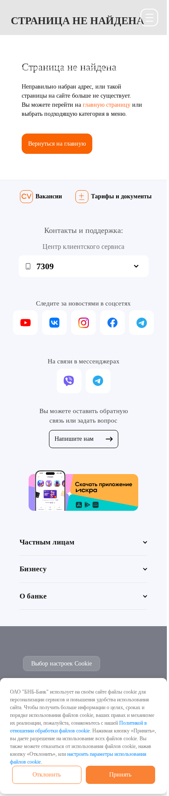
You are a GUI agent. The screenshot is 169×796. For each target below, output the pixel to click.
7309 (45, 266)
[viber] (69, 381)
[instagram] (83, 322)
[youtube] (25, 322)
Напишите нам (74, 439)
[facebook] (112, 322)
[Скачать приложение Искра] (83, 490)
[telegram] (141, 322)
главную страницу (106, 105)
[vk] (54, 322)
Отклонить (46, 774)
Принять (120, 774)
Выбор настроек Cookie (61, 663)
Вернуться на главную (57, 143)
